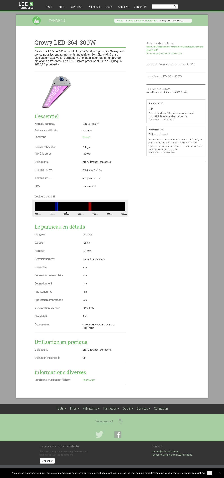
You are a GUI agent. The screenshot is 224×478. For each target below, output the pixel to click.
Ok (209, 473)
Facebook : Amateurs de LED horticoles (172, 454)
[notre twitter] (102, 434)
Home (120, 20)
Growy (86, 137)
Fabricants (76, 6)
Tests (49, 6)
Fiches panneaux (135, 20)
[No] (220, 473)
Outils (109, 6)
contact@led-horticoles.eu (165, 451)
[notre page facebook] (121, 434)
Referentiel (151, 20)
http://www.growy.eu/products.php (164, 53)
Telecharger (88, 379)
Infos (61, 6)
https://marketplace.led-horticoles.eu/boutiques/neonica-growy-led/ (175, 48)
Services (123, 6)
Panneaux (94, 6)
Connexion (140, 6)
